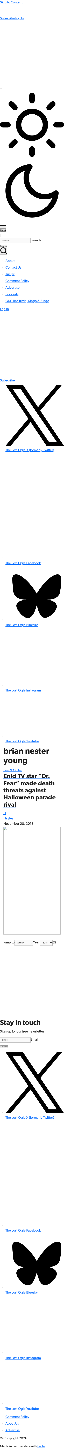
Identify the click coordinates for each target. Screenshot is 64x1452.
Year (36, 942)
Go (54, 943)
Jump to (9, 942)
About (10, 261)
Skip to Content (11, 2)
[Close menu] (0, 235)
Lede (41, 1446)
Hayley (8, 818)
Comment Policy (17, 281)
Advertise (12, 287)
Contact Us (13, 267)
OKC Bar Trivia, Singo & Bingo (27, 301)
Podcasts (11, 294)
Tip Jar (10, 274)
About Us (12, 1423)
